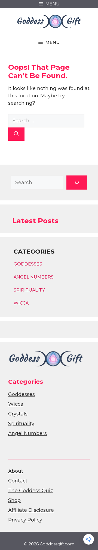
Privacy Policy (25, 520)
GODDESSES (28, 264)
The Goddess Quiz (30, 491)
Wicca (15, 404)
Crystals (17, 414)
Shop (14, 500)
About (15, 471)
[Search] (16, 134)
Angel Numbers (27, 433)
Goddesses (21, 394)
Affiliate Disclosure (31, 510)
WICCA (21, 303)
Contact (17, 481)
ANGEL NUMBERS (34, 277)
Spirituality (21, 424)
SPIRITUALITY (29, 290)
